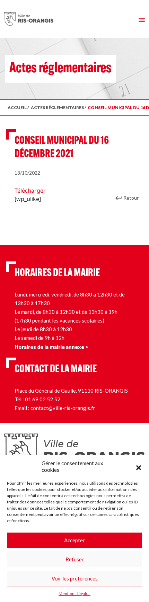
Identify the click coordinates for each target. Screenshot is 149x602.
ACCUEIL (17, 107)
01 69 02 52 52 (42, 399)
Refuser (74, 559)
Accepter (74, 540)
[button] (138, 466)
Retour (131, 198)
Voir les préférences (75, 578)
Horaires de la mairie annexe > (51, 347)
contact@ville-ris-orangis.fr (62, 408)
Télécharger (30, 190)
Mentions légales (74, 593)
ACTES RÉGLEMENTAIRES (57, 107)
